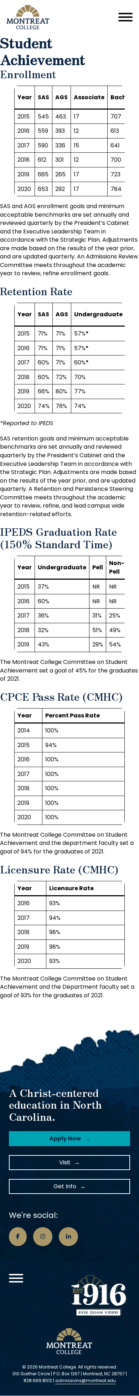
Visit (65, 1162)
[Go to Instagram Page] (42, 1236)
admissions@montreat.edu (85, 1380)
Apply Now (65, 1138)
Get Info (64, 1186)
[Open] (125, 17)
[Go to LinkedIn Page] (68, 1236)
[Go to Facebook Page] (18, 1236)
